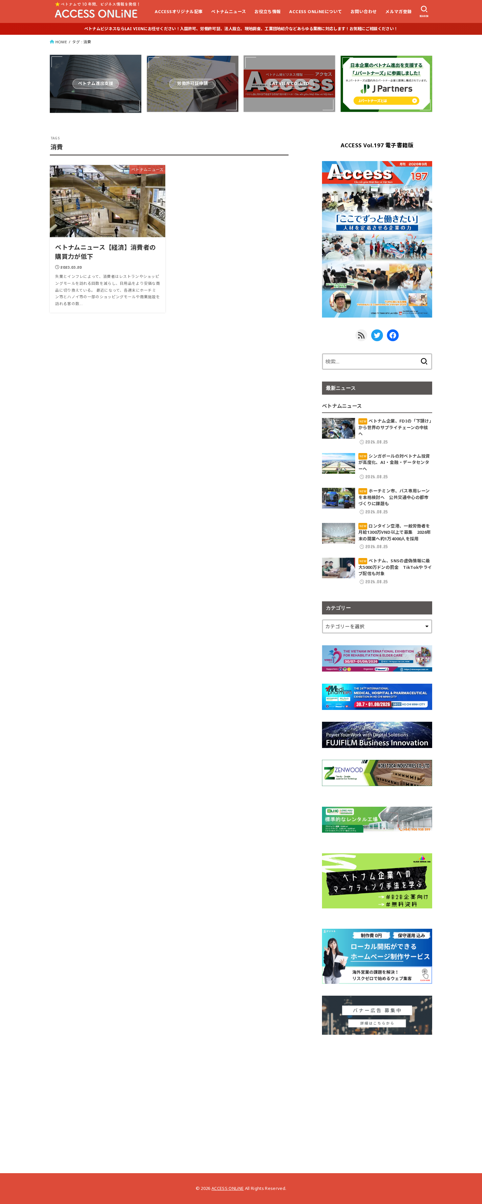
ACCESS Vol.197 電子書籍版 (377, 145)
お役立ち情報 (267, 11)
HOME (61, 41)
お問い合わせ (364, 11)
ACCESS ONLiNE (227, 1188)
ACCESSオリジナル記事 (179, 11)
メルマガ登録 (398, 11)
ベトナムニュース (228, 11)
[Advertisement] (377, 1092)
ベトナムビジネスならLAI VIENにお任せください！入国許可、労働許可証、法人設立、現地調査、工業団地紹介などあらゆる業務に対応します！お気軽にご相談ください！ (241, 28)
